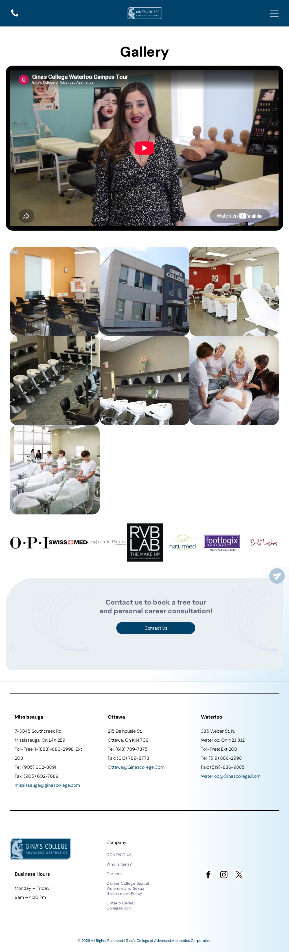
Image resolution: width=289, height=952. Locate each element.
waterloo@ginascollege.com (230, 776)
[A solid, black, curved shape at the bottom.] (14, 16)
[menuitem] (129, 854)
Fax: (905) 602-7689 (36, 776)
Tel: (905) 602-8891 (35, 767)
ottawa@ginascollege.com (136, 767)
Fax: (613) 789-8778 (128, 758)
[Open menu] (274, 13)
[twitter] (239, 875)
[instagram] (223, 875)
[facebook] (208, 875)
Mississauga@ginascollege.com (47, 785)
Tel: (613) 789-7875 (128, 749)
